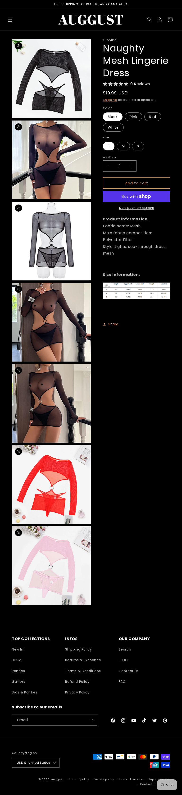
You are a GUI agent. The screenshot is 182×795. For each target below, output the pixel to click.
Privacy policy (104, 779)
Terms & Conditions (83, 671)
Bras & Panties (24, 692)
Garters (18, 681)
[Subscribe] (91, 720)
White (113, 127)
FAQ (122, 681)
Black (113, 116)
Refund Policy (77, 681)
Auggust (58, 779)
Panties (18, 671)
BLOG (123, 660)
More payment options (136, 208)
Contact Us (129, 671)
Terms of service (130, 779)
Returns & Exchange (83, 660)
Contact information (155, 784)
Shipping (110, 100)
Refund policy (79, 779)
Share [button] (113, 324)
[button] (10, 19)
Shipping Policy (78, 649)
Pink (133, 116)
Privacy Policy (77, 692)
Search (125, 649)
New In (17, 649)
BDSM (16, 660)
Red (152, 116)
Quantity (109, 156)
